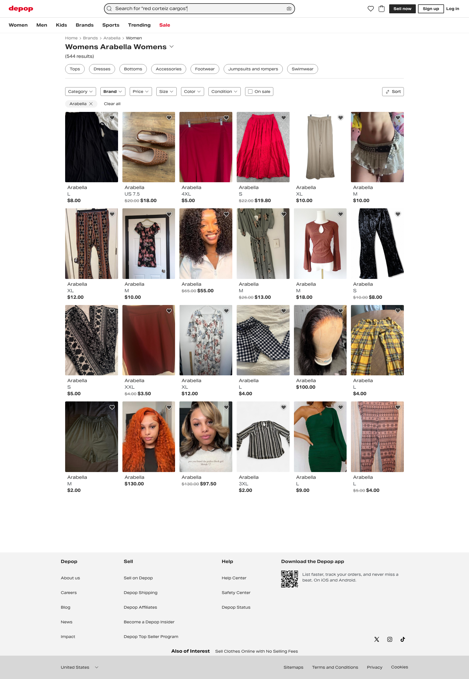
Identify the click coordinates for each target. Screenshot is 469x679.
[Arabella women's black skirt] (91, 147)
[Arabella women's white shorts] (377, 147)
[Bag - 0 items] (381, 8)
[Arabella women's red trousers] (205, 147)
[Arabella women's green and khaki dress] (263, 243)
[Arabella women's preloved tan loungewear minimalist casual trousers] (320, 147)
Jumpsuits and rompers (253, 69)
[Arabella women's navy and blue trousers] (263, 340)
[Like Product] (112, 118)
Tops (75, 69)
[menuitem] (18, 25)
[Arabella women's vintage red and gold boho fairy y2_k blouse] (320, 243)
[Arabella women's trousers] (91, 340)
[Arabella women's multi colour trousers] (91, 243)
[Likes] (370, 8)
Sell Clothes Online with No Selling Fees (256, 651)
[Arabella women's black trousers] (377, 243)
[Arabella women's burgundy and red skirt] (148, 340)
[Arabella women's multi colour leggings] (377, 436)
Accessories (169, 69)
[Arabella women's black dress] (148, 243)
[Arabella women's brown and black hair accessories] (320, 340)
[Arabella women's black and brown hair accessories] (148, 436)
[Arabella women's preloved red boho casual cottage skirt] (263, 147)
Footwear (205, 69)
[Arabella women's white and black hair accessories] (205, 243)
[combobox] (199, 8)
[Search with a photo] (289, 8)
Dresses (102, 69)
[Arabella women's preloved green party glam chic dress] (320, 436)
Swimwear (302, 69)
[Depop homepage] (21, 9)
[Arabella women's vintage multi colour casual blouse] (263, 436)
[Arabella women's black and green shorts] (91, 436)
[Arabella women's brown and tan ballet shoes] (148, 147)
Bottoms (133, 69)
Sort (396, 91)
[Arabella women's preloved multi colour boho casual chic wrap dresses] (205, 340)
